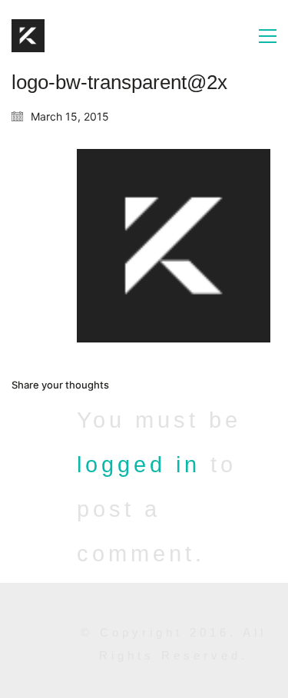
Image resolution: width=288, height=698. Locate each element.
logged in (138, 464)
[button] (267, 36)
